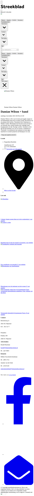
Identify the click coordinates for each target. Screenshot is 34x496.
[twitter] (18, 454)
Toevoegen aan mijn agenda (14, 149)
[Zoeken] (18, 50)
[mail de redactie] (18, 484)
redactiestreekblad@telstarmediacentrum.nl (12, 369)
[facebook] (18, 424)
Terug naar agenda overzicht (8, 135)
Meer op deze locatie (10, 190)
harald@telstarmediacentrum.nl (9, 348)
